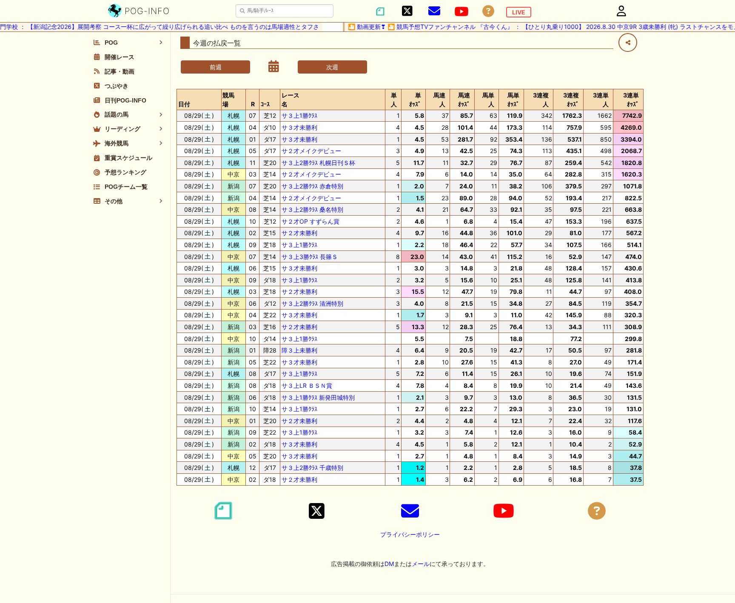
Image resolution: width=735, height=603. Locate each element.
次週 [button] (332, 67)
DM (389, 563)
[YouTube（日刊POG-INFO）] (461, 11)
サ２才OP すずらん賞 (310, 221)
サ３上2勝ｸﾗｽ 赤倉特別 (312, 186)
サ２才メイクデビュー (311, 150)
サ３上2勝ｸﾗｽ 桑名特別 (312, 209)
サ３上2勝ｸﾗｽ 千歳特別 (312, 467)
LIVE (518, 12)
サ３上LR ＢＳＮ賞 (307, 385)
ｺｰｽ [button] (265, 104)
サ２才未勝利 (299, 232)
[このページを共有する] (627, 42)
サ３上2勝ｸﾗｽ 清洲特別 (312, 303)
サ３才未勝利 (299, 127)
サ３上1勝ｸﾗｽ (299, 115)
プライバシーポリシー (410, 534)
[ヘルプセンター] (488, 11)
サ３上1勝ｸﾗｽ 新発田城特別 (318, 397)
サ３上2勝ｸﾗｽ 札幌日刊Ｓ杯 (318, 162)
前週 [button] (216, 67)
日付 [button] (184, 104)
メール (421, 563)
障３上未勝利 (299, 350)
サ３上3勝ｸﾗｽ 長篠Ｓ (310, 256)
